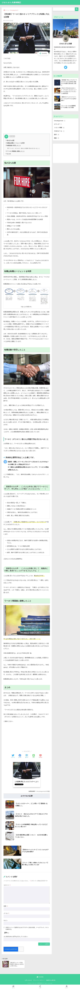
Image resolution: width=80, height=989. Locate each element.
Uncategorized (41, 791)
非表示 (12, 136)
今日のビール (59, 131)
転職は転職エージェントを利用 (15, 143)
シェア (40, 987)
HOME (41, 977)
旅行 (56, 134)
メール (6, 913)
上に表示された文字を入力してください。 (16, 936)
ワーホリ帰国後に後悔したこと (15, 151)
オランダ (57, 124)
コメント (7, 885)
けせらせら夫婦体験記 (11, 2)
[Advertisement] (27, 120)
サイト (6, 920)
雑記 (48, 791)
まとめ (8, 153)
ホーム (13, 987)
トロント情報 (59, 127)
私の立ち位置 (10, 140)
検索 (76, 9)
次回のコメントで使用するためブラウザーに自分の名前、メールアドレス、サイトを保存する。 (27, 928)
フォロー (66, 987)
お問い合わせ (28, 980)
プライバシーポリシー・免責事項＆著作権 (44, 980)
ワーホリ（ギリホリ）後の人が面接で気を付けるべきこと (23, 148)
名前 (6, 906)
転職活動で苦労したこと (13, 145)
